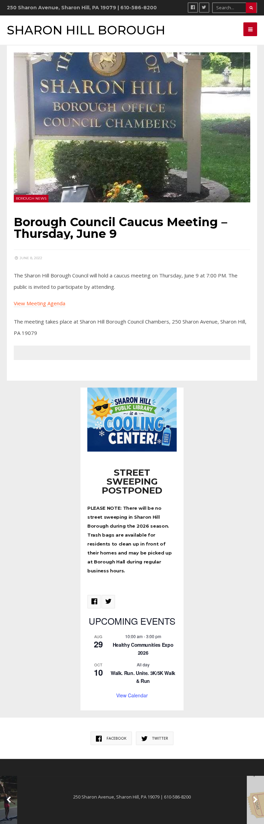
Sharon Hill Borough (86, 30)
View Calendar (132, 695)
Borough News (31, 198)
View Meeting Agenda (39, 303)
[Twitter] (204, 7)
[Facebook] (193, 7)
